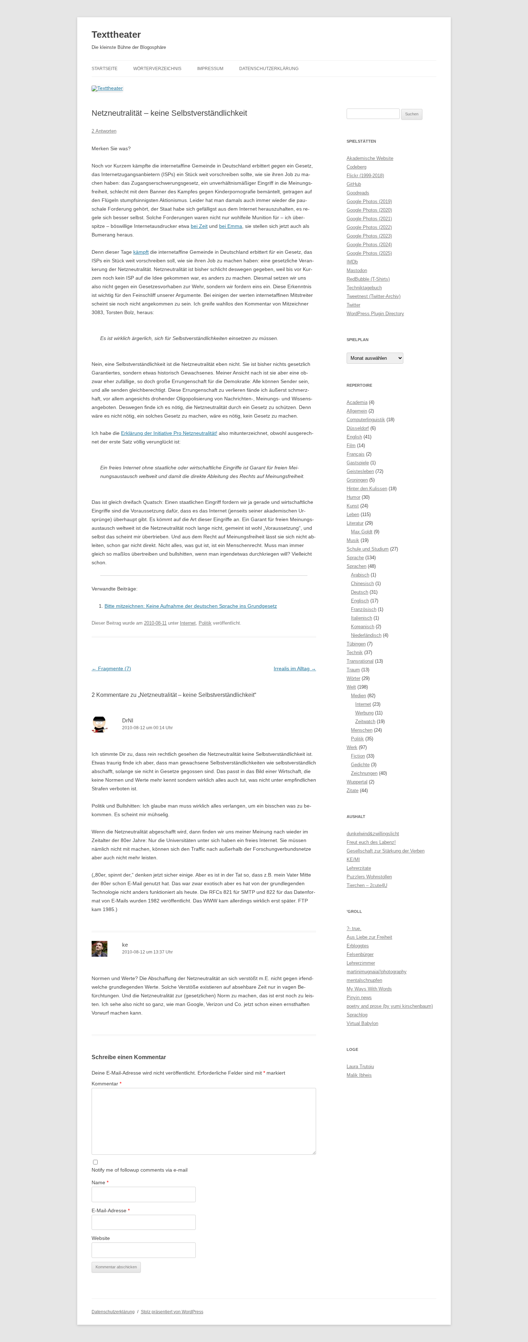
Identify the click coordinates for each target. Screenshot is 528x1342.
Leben (353, 514)
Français (356, 454)
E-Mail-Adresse (111, 1210)
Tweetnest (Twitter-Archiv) (373, 296)
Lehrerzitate (359, 868)
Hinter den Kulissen (367, 488)
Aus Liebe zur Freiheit (369, 937)
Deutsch (359, 592)
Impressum (210, 68)
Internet (188, 623)
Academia (357, 402)
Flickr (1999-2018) (365, 175)
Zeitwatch (365, 721)
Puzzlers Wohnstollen (369, 876)
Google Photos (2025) (369, 253)
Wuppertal (357, 782)
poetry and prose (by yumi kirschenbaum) (390, 1006)
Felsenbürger (360, 954)
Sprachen (356, 566)
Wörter (353, 678)
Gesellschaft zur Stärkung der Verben (386, 851)
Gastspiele (358, 462)
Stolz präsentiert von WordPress (172, 1311)
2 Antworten (104, 131)
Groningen (357, 480)
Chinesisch (362, 583)
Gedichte (360, 764)
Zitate (352, 790)
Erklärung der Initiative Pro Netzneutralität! (169, 433)
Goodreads (358, 193)
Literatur (355, 523)
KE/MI (353, 859)
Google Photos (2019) (369, 201)
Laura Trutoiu (360, 1066)
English (354, 437)
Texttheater (116, 34)
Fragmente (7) (111, 668)
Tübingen (356, 644)
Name (100, 1182)
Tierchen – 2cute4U (367, 885)
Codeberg (356, 167)
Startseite (104, 68)
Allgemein (357, 411)
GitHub (354, 184)
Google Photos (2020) (369, 210)
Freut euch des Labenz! (371, 842)
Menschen (361, 730)
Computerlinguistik (366, 419)
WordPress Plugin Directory (375, 313)
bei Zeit (199, 226)
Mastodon (357, 270)
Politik (205, 623)
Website (101, 1238)
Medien (358, 695)
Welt (351, 687)
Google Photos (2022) (369, 227)
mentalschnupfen (364, 980)
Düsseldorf (358, 428)
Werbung (364, 713)
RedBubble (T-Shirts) (368, 279)
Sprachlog (357, 1014)
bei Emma (230, 226)
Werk (352, 747)
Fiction (358, 756)
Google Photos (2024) (369, 244)
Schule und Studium (368, 549)
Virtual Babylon (362, 1023)
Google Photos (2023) (369, 236)
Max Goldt (361, 531)
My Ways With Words (369, 989)
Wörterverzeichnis (157, 68)
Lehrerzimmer (361, 963)
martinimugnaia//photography (377, 971)
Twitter (353, 305)
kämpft (141, 252)
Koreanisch (362, 626)
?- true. (354, 928)
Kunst (353, 506)
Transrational (360, 661)
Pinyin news (359, 997)
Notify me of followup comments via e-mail (139, 1170)
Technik (355, 652)
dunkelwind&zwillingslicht (373, 833)
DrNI (127, 720)
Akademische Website (370, 158)
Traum (353, 669)
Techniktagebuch (364, 287)
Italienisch (361, 618)
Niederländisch (366, 635)
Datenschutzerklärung (268, 68)
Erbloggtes (358, 945)
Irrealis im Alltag (295, 668)
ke (125, 945)
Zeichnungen (364, 773)
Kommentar (106, 1083)
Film (351, 445)
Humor (353, 497)
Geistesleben (360, 471)
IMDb (352, 262)
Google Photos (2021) (369, 218)
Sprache (355, 557)
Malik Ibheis (359, 1075)
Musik (353, 540)
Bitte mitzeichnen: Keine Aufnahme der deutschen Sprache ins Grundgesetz (191, 606)
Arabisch (360, 575)
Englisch (360, 600)
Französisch (363, 609)
